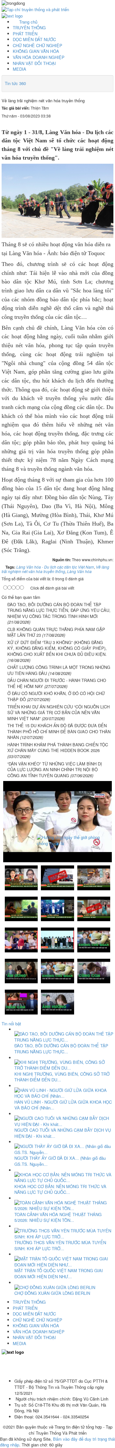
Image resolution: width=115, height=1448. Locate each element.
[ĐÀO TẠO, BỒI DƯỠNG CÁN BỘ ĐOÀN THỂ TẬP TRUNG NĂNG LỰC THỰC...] (63, 1036)
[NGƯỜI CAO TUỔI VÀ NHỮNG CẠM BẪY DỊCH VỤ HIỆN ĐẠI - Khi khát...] (63, 1121)
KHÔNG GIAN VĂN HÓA (36, 51)
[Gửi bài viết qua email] (89, 122)
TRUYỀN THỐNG (29, 28)
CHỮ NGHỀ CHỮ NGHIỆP (37, 45)
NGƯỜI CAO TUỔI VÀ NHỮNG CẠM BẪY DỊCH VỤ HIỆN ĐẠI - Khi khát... (62, 1133)
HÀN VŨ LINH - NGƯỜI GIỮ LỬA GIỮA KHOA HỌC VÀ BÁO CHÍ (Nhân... (63, 1105)
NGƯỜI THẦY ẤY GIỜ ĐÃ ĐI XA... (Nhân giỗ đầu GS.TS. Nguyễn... (60, 1161)
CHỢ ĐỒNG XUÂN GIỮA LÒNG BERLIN (52, 1293)
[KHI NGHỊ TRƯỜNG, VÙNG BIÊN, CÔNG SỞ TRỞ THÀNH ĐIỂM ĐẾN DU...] (63, 1064)
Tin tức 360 (15, 83)
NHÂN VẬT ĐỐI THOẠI (34, 63)
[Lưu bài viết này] (109, 122)
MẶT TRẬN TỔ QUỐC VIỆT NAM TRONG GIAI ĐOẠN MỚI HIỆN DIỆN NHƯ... (58, 1273)
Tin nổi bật (11, 1024)
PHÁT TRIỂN (25, 34)
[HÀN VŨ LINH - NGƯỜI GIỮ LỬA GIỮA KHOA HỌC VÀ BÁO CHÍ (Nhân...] (63, 1093)
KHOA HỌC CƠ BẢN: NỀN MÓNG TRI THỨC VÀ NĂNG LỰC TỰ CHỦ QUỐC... (60, 1189)
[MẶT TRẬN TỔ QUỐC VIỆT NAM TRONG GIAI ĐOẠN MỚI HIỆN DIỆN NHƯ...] (63, 1261)
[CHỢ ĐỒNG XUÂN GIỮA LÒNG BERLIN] (54, 1287)
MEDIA (19, 69)
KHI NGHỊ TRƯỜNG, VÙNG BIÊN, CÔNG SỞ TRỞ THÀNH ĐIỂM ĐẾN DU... (62, 1077)
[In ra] (99, 122)
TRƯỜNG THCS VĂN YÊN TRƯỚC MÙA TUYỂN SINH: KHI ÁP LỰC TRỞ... (60, 1245)
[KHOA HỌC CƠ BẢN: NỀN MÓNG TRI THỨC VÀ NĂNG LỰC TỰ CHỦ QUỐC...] (63, 1177)
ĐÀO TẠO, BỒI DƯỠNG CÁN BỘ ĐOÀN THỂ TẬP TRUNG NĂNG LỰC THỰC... (61, 1049)
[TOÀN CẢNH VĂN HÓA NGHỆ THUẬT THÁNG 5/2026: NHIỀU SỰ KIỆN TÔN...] (63, 1205)
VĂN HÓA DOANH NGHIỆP (39, 57)
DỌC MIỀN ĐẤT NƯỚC (34, 39)
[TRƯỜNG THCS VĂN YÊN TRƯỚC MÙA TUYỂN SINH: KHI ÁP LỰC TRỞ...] (63, 1233)
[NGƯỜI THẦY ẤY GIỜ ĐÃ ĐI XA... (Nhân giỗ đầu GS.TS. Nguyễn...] (63, 1149)
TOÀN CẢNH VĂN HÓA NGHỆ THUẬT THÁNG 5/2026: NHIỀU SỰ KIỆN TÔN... (58, 1217)
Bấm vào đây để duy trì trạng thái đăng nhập (57, 1442)
